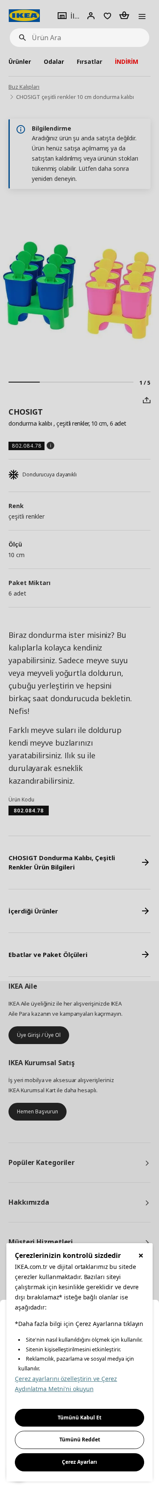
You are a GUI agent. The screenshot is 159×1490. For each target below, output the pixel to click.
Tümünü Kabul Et (79, 1417)
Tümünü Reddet (79, 1439)
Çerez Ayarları (79, 1461)
